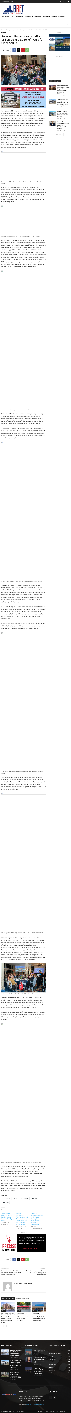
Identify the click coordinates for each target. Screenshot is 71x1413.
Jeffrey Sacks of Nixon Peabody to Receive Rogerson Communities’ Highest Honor (7, 1217)
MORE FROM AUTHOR (22, 1298)
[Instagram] (61, 1)
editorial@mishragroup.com (35, 1404)
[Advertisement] (59, 66)
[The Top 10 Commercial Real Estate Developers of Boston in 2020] (28, 1370)
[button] (67, 25)
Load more (58, 134)
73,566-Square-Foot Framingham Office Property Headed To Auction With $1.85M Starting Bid (62, 103)
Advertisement (54, 1411)
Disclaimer (40, 1411)
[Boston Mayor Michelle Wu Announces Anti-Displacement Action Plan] (28, 1359)
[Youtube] (69, 1)
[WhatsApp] (27, 50)
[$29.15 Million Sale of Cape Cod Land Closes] (28, 1352)
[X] (63, 1)
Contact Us (62, 1411)
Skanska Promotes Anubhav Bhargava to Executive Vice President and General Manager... (63, 125)
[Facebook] (58, 1)
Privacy (47, 1411)
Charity (8, 30)
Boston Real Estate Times (9, 46)
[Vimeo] (66, 1)
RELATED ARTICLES (8, 1298)
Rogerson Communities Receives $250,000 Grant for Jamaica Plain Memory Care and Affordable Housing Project (22, 1219)
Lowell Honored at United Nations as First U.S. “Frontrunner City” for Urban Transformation (11, 1273)
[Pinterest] (23, 50)
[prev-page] (2, 1326)
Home (2, 30)
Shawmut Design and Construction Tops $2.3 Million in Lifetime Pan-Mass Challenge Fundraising (23, 1316)
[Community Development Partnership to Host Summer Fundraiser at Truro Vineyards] (39, 1307)
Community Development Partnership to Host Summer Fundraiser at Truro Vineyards (38, 1316)
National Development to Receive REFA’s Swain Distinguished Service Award (36, 1273)
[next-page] (5, 1326)
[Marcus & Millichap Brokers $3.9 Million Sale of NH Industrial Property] (52, 113)
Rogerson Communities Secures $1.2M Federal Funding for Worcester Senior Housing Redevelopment (37, 1219)
